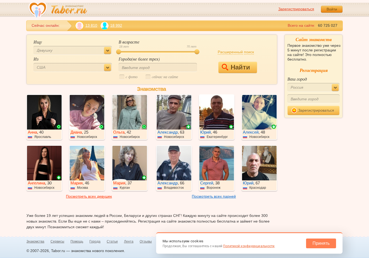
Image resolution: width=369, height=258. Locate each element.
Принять (321, 243)
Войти (332, 9)
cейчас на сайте (165, 76)
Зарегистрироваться (296, 9)
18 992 (116, 25)
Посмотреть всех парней (214, 196)
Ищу (37, 42)
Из (35, 59)
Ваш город (297, 79)
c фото (131, 76)
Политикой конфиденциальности (248, 246)
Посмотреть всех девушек (89, 196)
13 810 (91, 25)
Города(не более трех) (139, 59)
